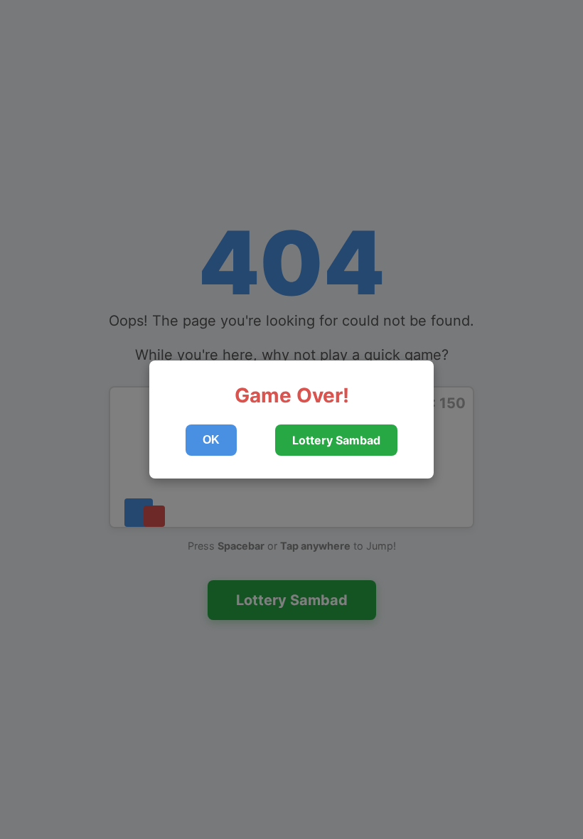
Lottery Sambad (336, 440)
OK (211, 440)
